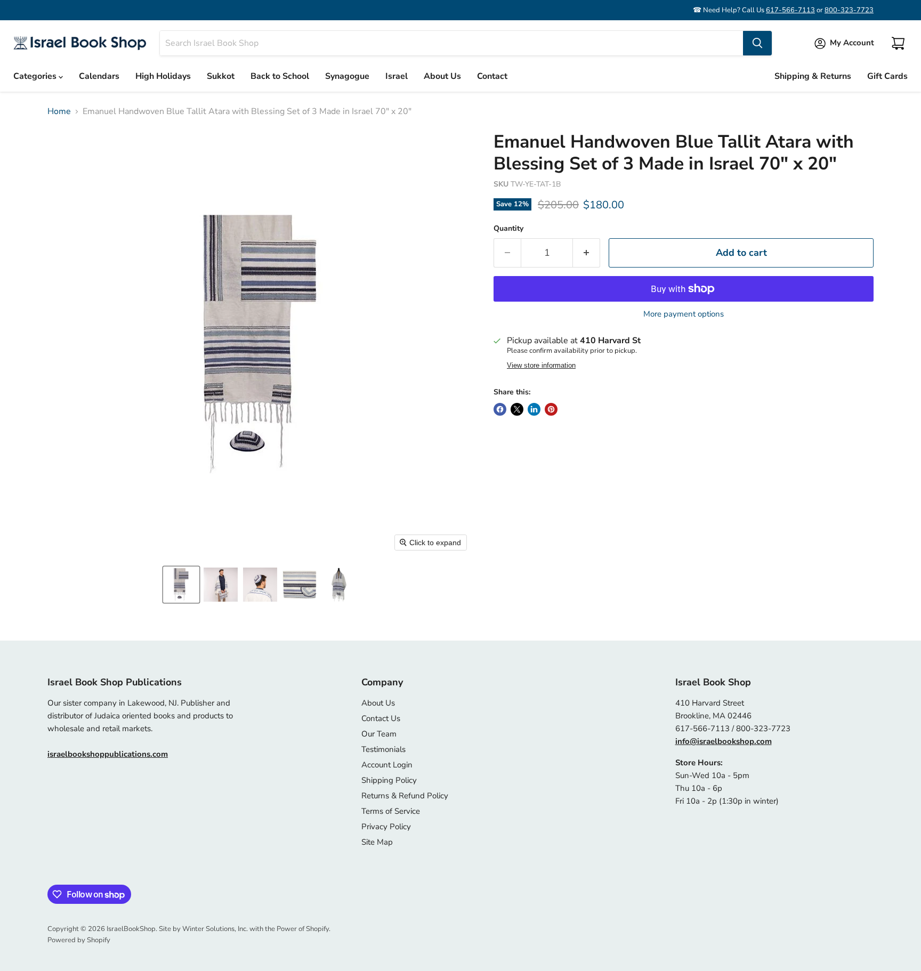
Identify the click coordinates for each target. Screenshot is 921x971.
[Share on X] (517, 409)
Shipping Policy (389, 780)
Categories (36, 76)
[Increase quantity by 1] (586, 253)
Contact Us (380, 718)
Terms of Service (390, 811)
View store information (541, 365)
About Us (442, 76)
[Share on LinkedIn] (534, 409)
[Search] (757, 43)
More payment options (683, 314)
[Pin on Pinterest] (551, 409)
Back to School (280, 76)
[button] (181, 585)
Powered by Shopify (78, 940)
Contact (492, 76)
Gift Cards (887, 76)
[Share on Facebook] (500, 409)
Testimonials (383, 749)
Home (59, 111)
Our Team (379, 734)
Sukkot (221, 76)
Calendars (99, 76)
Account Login (387, 764)
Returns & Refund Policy (404, 795)
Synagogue (347, 76)
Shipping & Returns (812, 76)
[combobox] (451, 43)
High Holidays (163, 76)
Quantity (508, 228)
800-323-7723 (849, 10)
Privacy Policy (386, 826)
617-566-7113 (790, 10)
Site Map (377, 842)
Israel (396, 76)
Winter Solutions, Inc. (215, 929)
